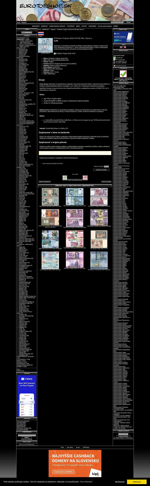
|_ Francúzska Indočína (24, 121)
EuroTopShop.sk (72, 158)
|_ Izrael (19, 160)
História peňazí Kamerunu (120, 222)
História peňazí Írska (119, 202)
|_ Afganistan (21, 50)
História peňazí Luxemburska (121, 255)
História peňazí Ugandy (120, 387)
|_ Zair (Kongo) (21, 351)
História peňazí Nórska (120, 289)
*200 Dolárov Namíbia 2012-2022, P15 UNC (99, 226)
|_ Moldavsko (21, 231)
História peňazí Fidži (119, 159)
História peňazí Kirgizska (120, 230)
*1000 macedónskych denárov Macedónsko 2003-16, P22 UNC (50, 226)
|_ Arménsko (21, 60)
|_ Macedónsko (21, 213)
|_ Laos (19, 199)
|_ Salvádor (20, 279)
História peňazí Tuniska (120, 383)
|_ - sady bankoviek (23, 42)
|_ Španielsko (21, 295)
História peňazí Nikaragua (120, 288)
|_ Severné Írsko (22, 283)
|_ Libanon (20, 202)
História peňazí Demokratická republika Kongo (121, 236)
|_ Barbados (20, 70)
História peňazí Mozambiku (121, 278)
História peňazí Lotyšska (120, 254)
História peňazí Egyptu (119, 149)
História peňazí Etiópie (119, 154)
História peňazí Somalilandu (121, 335)
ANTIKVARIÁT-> (21, 38)
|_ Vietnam (20, 346)
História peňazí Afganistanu (121, 91)
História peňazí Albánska (120, 93)
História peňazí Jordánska (120, 213)
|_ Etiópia (20, 112)
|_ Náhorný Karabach (23, 236)
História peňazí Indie (119, 196)
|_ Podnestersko (22, 262)
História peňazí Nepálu (119, 285)
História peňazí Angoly (119, 95)
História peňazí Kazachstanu (121, 227)
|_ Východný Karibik (23, 349)
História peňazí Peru (119, 300)
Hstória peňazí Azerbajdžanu (121, 102)
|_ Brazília (20, 86)
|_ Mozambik (21, 234)
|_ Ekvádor (20, 108)
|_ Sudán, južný (21, 306)
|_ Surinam (20, 307)
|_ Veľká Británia (22, 344)
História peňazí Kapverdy (120, 225)
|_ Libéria (20, 203)
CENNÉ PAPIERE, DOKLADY (57, 26)
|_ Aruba (19, 62)
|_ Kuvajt (19, 198)
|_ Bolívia (20, 81)
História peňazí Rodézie (120, 310)
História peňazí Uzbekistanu (121, 391)
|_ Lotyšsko (20, 209)
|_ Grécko (20, 133)
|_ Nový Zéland (21, 252)
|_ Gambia (20, 129)
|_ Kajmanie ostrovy (23, 175)
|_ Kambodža (21, 177)
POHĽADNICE (92, 26)
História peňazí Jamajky (120, 206)
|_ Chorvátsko (21, 94)
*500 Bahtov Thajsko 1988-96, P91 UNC (99, 206)
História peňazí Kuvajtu (120, 244)
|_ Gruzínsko (21, 136)
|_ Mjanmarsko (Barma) (24, 230)
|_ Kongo (20, 191)
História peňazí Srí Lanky (120, 345)
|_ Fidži (19, 116)
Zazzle (78, 447)
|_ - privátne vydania (23, 41)
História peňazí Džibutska (120, 147)
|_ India (19, 151)
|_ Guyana (20, 143)
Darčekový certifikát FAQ (24, 428)
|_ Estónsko (20, 111)
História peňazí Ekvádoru (120, 150)
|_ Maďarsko (21, 216)
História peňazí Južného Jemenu (122, 210)
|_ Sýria (19, 317)
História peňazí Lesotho (120, 247)
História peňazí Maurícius (120, 269)
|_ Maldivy (20, 220)
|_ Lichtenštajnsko (22, 206)
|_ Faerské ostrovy (22, 114)
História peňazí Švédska (120, 362)
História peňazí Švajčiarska (121, 356)
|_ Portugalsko (21, 266)
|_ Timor (19, 328)
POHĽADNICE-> (21, 363)
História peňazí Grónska (120, 180)
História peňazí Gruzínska (120, 181)
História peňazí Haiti (119, 189)
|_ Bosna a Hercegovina (24, 83)
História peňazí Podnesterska (121, 302)
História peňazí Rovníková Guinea (123, 312)
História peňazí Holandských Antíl (123, 191)
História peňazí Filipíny (119, 160)
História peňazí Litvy (119, 253)
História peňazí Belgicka (120, 111)
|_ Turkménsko (21, 335)
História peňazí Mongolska (121, 276)
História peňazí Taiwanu (120, 370)
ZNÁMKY (115, 26)
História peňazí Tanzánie (120, 373)
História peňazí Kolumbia (120, 232)
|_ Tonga (19, 330)
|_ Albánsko (20, 52)
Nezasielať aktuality (22, 429)
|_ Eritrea (20, 109)
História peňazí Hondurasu (121, 194)
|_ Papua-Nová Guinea (24, 258)
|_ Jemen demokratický (24, 164)
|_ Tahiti (19, 320)
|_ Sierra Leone (21, 286)
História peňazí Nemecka (120, 283)
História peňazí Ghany (119, 175)
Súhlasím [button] (137, 482)
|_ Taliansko (20, 323)
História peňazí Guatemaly (121, 182)
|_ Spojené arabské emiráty (25, 296)
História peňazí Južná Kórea (121, 218)
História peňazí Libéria (119, 250)
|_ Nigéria (20, 248)
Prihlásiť (23, 22)
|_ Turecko (20, 334)
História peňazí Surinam (120, 355)
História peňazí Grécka (120, 178)
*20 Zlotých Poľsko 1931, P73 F (99, 248)
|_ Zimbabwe (21, 355)
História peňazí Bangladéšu (121, 107)
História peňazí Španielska (121, 338)
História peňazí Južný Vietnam (122, 398)
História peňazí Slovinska (120, 334)
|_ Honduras (21, 149)
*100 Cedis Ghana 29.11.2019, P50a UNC (50, 248)
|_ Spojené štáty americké (24, 297)
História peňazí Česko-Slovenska (123, 132)
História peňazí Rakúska (120, 309)
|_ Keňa (19, 185)
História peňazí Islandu (119, 203)
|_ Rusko (20, 274)
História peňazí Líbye (119, 251)
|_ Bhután (20, 77)
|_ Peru (19, 261)
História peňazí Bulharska (120, 128)
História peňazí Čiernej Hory (121, 135)
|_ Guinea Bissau (22, 142)
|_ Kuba (19, 196)
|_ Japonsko (21, 163)
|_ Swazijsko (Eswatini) (24, 316)
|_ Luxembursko (22, 210)
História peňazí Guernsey (120, 184)
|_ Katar (19, 182)
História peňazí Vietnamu (120, 397)
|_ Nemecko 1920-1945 (24, 240)
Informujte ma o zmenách (123, 79)
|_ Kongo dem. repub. (23, 192)
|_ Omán (19, 254)
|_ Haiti (19, 144)
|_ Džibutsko (21, 105)
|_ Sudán (20, 304)
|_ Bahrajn (20, 67)
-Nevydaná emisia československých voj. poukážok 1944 (123, 410)
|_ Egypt (19, 107)
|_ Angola (20, 55)
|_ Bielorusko (21, 80)
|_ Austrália (20, 63)
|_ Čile (19, 97)
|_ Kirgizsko (20, 187)
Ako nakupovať (21, 424)
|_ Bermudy (20, 76)
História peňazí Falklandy (120, 157)
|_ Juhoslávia (21, 171)
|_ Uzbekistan (21, 341)
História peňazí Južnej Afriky (121, 216)
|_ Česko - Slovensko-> (24, 93)
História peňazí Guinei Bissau (121, 187)
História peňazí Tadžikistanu (121, 368)
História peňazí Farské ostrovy (122, 156)
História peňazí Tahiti (119, 369)
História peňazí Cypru (119, 142)
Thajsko (53, 29)
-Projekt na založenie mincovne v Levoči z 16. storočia (122, 427)
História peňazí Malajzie (120, 262)
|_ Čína (19, 98)
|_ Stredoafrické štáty (23, 303)
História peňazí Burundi (120, 129)
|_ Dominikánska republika (25, 104)
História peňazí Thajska (120, 376)
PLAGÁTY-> (20, 362)
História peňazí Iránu (119, 201)
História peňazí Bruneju (120, 126)
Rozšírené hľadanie (26, 439)
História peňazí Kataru (119, 226)
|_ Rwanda (20, 275)
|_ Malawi (20, 219)
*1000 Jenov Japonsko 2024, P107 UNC (50, 206)
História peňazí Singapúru (120, 331)
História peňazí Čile (118, 136)
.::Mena (26, 29)
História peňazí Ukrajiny (120, 389)
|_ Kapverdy (20, 181)
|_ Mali (19, 222)
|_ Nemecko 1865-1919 (24, 238)
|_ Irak (19, 154)
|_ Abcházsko (21, 49)
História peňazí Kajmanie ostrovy (122, 219)
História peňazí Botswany (120, 124)
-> (21, 39)
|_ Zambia (20, 352)
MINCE (78, 26)
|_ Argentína (20, 59)
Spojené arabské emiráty (120, 340)
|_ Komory (20, 189)
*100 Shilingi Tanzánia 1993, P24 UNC (50, 269)
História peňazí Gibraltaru (120, 177)
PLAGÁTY (84, 26)
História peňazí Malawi (119, 264)
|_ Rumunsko (21, 272)
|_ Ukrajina (20, 338)
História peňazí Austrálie (120, 101)
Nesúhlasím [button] (120, 482)
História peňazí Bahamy (120, 104)
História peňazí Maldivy (120, 265)
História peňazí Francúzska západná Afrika (121, 166)
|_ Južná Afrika (21, 172)
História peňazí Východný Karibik (122, 400)
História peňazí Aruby (119, 100)
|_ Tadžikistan (21, 318)
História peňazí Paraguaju (120, 299)
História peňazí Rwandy (120, 316)
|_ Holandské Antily (22, 146)
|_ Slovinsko (20, 290)
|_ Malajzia (20, 217)
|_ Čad (19, 91)
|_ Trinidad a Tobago (23, 331)
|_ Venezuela (21, 345)
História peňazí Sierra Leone (121, 330)
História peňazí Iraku (119, 199)
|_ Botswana (21, 84)
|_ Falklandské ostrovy (24, 115)
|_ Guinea (20, 140)
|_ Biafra (19, 78)
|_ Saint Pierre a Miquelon (24, 276)
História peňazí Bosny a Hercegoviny (120, 121)
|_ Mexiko (20, 229)
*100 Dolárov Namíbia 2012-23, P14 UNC (74, 248)
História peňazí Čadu (119, 131)
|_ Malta (19, 223)
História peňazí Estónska (120, 153)
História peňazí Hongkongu (121, 195)
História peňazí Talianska (120, 372)
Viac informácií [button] (86, 482)
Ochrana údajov (21, 422)
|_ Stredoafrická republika (24, 302)
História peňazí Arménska (120, 98)
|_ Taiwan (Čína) (22, 321)
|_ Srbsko (20, 299)
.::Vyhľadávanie (27, 431)
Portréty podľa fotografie (105, 26)
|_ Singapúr (20, 288)
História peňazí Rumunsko (121, 313)
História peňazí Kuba (119, 243)
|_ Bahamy (20, 66)
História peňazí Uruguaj (120, 390)
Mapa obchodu (21, 426)
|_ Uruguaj (20, 339)
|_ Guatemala (21, 137)
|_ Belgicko (20, 73)
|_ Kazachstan (21, 184)
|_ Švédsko (20, 314)
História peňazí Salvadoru (120, 323)
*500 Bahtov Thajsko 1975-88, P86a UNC (74, 227)
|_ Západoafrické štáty (23, 353)
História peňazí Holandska (120, 192)
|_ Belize (19, 74)
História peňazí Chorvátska (121, 133)
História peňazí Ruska (119, 314)
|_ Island (19, 158)
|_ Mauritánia (21, 227)
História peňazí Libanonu (120, 248)
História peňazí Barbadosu (121, 108)
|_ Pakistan (20, 257)
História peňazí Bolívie (119, 119)
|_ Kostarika (20, 195)
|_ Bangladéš (21, 69)
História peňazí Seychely (120, 328)
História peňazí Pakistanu (120, 295)
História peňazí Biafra (119, 116)
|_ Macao (20, 212)
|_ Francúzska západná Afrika (26, 122)
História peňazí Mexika (119, 272)
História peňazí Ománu (120, 292)
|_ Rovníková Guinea (23, 271)
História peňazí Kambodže (120, 220)
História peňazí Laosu (119, 246)
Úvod (18, 22)
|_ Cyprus (20, 101)
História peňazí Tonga (119, 379)
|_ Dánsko (20, 102)
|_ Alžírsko (20, 53)
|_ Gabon (20, 128)
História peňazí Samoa (119, 324)
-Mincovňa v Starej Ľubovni (121, 425)
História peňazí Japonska (120, 208)
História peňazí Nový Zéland (121, 290)
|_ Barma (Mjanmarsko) (24, 71)
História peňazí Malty (119, 267)
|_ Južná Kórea (21, 174)
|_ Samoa (20, 281)
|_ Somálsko (21, 293)
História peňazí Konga (119, 234)
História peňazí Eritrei (119, 152)
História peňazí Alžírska (120, 94)
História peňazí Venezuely (120, 396)
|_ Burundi (20, 90)
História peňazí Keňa (119, 229)
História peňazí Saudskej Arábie (122, 326)
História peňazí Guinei (119, 185)
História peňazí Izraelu (119, 205)
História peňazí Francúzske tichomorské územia (121, 169)
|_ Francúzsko (21, 126)
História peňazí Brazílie (120, 125)
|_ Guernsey (21, 139)
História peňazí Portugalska (121, 307)
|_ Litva (19, 208)
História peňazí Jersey (119, 212)
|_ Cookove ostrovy (23, 100)
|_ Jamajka (20, 161)
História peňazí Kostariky (120, 241)
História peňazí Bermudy (120, 114)
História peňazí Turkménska (121, 386)
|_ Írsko (19, 157)
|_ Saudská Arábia (22, 282)
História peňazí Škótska (120, 333)
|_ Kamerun (20, 178)
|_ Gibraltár (20, 132)
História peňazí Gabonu (120, 173)
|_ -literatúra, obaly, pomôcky (25, 45)
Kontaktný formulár (121, 65)
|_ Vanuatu (20, 342)
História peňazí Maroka (120, 268)
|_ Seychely (20, 285)
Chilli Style (86, 447)
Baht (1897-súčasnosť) (55, 69)
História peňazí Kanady (120, 223)
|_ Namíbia (20, 237)
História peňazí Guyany (120, 188)
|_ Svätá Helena (22, 310)
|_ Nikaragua (21, 250)
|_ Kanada (20, 180)
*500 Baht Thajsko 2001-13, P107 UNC (74, 268)
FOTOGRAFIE (71, 26)
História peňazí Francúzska (121, 171)
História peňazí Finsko (119, 161)
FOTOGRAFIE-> (22, 359)
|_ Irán (19, 156)
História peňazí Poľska (119, 303)
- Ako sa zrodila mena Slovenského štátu (119, 86)
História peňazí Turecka (120, 384)
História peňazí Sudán (119, 352)
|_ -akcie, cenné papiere (24, 43)
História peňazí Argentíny (120, 97)
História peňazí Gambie (120, 174)
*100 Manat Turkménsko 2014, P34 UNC (99, 269)
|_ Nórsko (20, 251)
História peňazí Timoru (119, 377)
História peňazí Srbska (119, 344)
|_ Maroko (20, 224)
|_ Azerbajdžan (21, 64)
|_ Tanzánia (20, 324)
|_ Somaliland (21, 292)
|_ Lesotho (20, 201)
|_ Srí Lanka (20, 300)
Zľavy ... (19, 369)
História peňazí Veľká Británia (121, 394)
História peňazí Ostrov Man (121, 293)
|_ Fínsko (20, 119)
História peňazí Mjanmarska (121, 274)
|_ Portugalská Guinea (23, 265)
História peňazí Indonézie (120, 198)
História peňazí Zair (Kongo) (121, 401)
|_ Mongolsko (21, 233)
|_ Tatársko (20, 325)
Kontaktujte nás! (21, 425)
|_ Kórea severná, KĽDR (24, 194)
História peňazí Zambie (120, 403)
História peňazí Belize (119, 112)
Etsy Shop (70, 447)
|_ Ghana (20, 130)
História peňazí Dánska (120, 143)
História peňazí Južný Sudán (121, 354)
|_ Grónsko (20, 135)
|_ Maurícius (21, 226)
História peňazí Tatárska (120, 375)
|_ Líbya (19, 205)
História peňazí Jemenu (120, 209)
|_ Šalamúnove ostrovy (24, 278)
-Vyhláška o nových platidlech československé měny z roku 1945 (121, 417)
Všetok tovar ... (21, 370)
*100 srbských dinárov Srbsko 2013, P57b (74, 205)
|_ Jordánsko (21, 170)
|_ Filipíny (20, 118)
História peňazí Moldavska (121, 275)
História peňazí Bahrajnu (120, 105)
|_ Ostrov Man (21, 255)
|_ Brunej (20, 87)
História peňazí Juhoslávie (120, 215)
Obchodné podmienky (23, 421)
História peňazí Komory (120, 233)
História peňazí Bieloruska (120, 118)
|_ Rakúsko (20, 268)
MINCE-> (19, 360)
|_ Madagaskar (21, 215)
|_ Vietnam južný (22, 348)
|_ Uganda (20, 337)
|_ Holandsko (21, 147)
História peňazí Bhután (119, 115)
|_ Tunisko (20, 332)
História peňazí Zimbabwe (120, 407)
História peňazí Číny (119, 138)
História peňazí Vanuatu (120, 393)
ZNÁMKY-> (20, 366)
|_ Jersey (20, 168)
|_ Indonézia (20, 153)
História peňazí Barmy (119, 109)
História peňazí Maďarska (120, 261)
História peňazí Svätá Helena (121, 358)
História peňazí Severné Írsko (121, 327)
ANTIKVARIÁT (36, 26)
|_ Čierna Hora (21, 95)
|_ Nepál (19, 247)
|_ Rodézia (20, 269)
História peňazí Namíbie (120, 282)
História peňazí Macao (119, 257)
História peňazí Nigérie (119, 286)
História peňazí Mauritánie (120, 271)
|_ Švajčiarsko (21, 309)
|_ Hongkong (21, 150)
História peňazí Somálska (120, 337)
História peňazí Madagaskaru (121, 260)
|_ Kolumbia (20, 188)
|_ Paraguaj (20, 259)
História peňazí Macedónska (121, 258)
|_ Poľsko (20, 264)
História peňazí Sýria (119, 366)
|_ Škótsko (20, 289)
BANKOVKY (45, 29)
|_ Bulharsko (21, 88)
